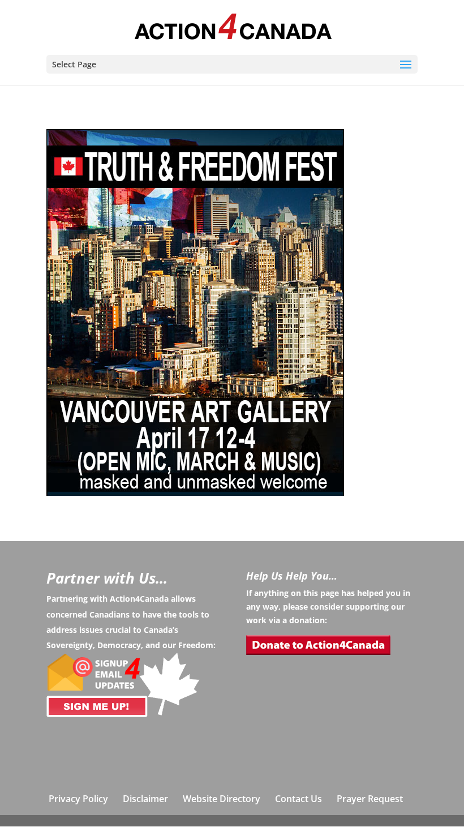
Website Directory (221, 798)
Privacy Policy (78, 798)
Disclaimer (145, 798)
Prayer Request (370, 798)
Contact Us (298, 798)
